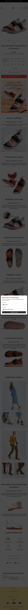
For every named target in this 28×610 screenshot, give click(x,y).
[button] (14, 305)
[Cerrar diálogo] (26, 296)
